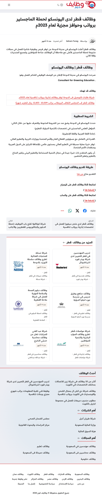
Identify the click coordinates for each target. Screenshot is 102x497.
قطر (69, 242)
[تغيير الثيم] (60, 5)
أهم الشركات (88, 410)
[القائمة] (9, 5)
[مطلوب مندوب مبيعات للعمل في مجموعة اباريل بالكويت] (74, 402)
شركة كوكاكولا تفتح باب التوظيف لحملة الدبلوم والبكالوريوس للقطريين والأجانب (27, 225)
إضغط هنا (90, 190)
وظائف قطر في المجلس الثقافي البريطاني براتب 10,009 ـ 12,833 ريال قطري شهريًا (55, 102)
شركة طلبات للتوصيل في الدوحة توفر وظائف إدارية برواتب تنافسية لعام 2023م (56, 97)
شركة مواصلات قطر (82, 357)
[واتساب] (70, 210)
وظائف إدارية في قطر (82, 354)
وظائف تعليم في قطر (82, 313)
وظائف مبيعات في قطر (38, 276)
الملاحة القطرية (39, 320)
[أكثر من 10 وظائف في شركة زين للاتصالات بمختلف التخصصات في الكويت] (74, 383)
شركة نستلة (40, 279)
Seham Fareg (72, 41)
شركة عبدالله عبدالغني (36, 357)
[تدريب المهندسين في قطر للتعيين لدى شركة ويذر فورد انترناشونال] (27, 383)
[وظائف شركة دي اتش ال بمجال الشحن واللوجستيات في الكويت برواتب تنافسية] (74, 392)
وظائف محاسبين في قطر (37, 354)
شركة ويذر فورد (82, 279)
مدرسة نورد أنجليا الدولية (80, 317)
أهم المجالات (88, 437)
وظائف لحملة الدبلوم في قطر (38, 315)
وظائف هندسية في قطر (81, 276)
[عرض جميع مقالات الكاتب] (92, 41)
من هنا (80, 174)
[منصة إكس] (77, 210)
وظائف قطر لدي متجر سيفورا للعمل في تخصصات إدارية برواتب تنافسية (74, 225)
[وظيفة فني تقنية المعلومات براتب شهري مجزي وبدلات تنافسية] (27, 392)
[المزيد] (62, 210)
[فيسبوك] (84, 210)
